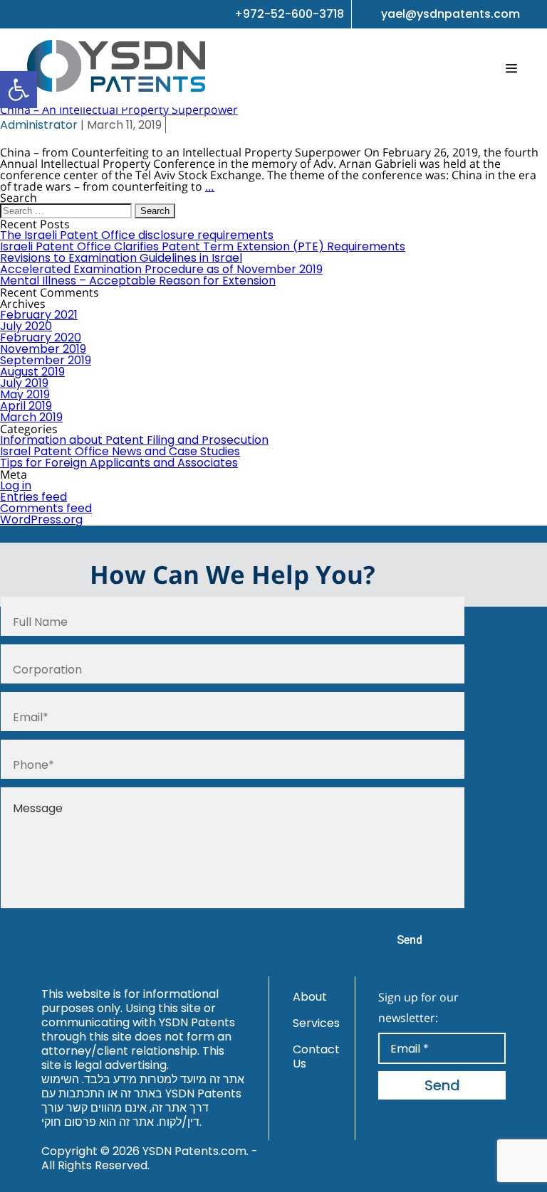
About (310, 997)
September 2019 (45, 360)
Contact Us (316, 1056)
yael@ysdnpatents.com (450, 14)
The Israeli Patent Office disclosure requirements (137, 235)
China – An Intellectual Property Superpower (119, 109)
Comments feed (46, 508)
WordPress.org (41, 519)
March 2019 (31, 417)
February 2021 (39, 315)
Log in (15, 485)
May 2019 (25, 394)
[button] (18, 89)
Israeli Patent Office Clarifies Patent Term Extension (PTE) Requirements (202, 246)
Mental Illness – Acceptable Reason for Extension (138, 280)
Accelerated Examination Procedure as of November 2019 (161, 269)
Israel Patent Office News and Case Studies (120, 451)
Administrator (39, 125)
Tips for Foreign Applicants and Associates (119, 462)
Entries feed (33, 497)
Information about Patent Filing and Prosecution (134, 440)
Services (316, 1023)
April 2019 (26, 406)
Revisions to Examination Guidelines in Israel (121, 258)
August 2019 (32, 371)
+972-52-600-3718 (289, 14)
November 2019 (43, 349)
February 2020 (40, 337)
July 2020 (26, 326)
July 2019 (24, 383)
